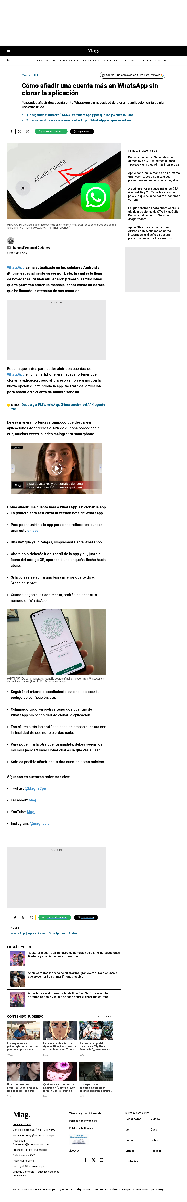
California (51, 60)
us (127, 1129)
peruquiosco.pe (145, 1189)
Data (154, 1129)
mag (161, 1189)
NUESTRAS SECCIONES (137, 1113)
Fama (129, 1140)
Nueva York (74, 60)
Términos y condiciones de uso (87, 1113)
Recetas (156, 1151)
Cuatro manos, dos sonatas (152, 60)
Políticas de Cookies (81, 1128)
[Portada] (21, 1121)
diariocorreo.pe (121, 1189)
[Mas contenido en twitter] (93, 1160)
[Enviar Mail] (9, 247)
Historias (131, 1161)
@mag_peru (40, 823)
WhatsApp (18, 933)
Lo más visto (19, 946)
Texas (62, 60)
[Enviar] (8, 60)
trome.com (101, 1189)
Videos (155, 1119)
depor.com (83, 1189)
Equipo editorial (22, 1124)
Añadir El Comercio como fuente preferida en (133, 75)
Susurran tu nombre (107, 60)
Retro (154, 1140)
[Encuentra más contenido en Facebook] (11, 131)
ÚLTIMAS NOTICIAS (141, 151)
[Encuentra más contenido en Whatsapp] (28, 131)
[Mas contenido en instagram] (102, 1160)
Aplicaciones (36, 933)
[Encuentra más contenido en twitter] (19, 131)
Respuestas (133, 1119)
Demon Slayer (128, 60)
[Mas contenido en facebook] (85, 1160)
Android (74, 933)
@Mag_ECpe (35, 788)
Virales (130, 1151)
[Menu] (10, 51)
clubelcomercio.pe (44, 1189)
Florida (39, 60)
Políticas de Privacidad (83, 1120)
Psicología (88, 60)
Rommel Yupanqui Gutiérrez (31, 247)
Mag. (33, 800)
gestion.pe (66, 1189)
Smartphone (57, 933)
